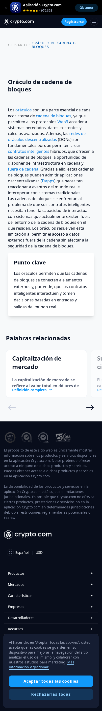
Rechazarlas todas (51, 694)
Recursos (50, 628)
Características (50, 595)
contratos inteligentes (28, 151)
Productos (50, 573)
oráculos (23, 110)
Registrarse (74, 21)
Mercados (50, 584)
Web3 (62, 121)
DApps (48, 181)
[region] (51, 671)
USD (39, 552)
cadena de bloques (53, 116)
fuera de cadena (23, 169)
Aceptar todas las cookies (51, 681)
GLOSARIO (17, 45)
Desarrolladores (50, 617)
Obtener (86, 7)
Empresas (50, 606)
